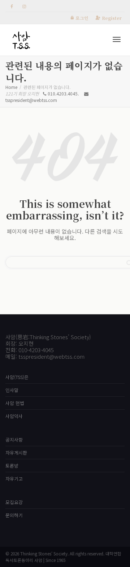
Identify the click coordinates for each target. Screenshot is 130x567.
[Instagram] (24, 6)
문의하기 (14, 515)
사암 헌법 (14, 403)
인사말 (11, 390)
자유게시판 (16, 452)
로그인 (81, 18)
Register (112, 18)
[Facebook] (12, 6)
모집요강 (14, 502)
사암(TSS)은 (17, 377)
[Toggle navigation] (117, 39)
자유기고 (14, 478)
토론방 (11, 465)
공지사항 (14, 439)
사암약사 (14, 416)
